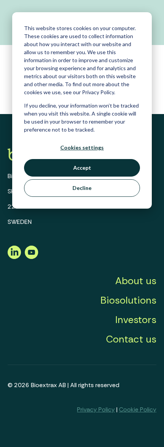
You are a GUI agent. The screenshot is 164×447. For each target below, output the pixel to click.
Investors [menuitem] (135, 319)
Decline (82, 188)
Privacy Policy (96, 409)
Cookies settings (82, 147)
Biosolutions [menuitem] (128, 300)
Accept (82, 167)
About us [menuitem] (135, 280)
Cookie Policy (137, 409)
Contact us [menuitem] (131, 339)
